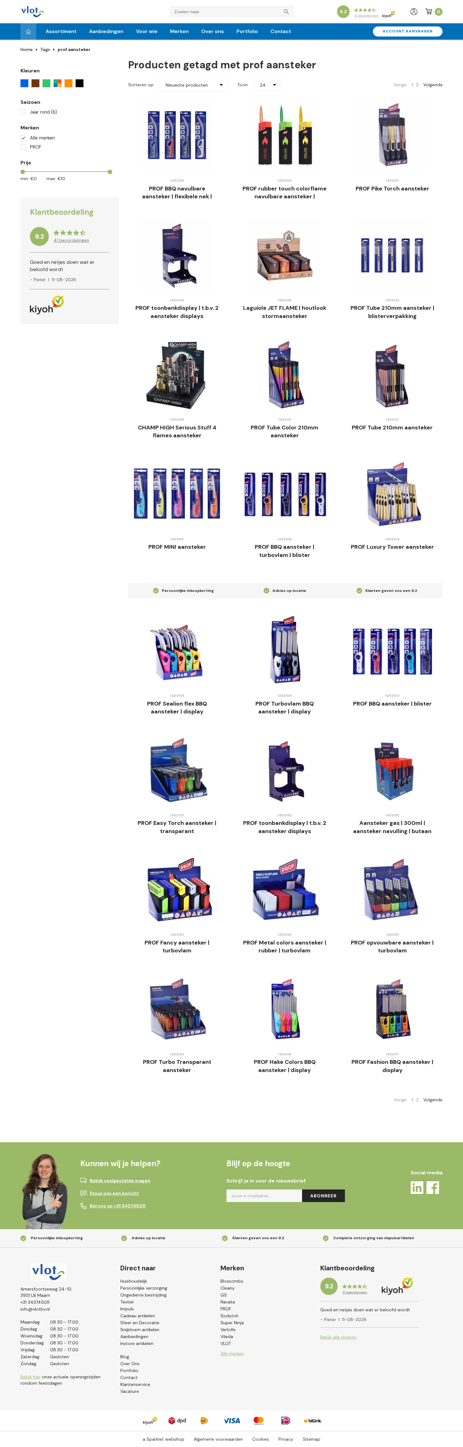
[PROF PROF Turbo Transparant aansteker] (177, 1009)
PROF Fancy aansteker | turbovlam (177, 947)
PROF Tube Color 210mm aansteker (284, 432)
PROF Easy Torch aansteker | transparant (177, 827)
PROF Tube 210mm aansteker (392, 427)
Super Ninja (232, 1322)
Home (26, 49)
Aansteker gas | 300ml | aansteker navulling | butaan (392, 827)
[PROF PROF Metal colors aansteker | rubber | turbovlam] (285, 889)
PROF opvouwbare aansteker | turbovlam (392, 947)
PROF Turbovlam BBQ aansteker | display (284, 708)
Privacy (285, 1439)
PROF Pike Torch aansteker (392, 188)
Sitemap (311, 1439)
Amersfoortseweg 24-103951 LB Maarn (45, 1292)
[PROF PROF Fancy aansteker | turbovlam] (177, 889)
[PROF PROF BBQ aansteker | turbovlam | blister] (285, 494)
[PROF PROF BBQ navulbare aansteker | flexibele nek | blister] (177, 135)
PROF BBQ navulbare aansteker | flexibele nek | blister (177, 196)
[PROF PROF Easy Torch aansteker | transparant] (177, 770)
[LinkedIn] (417, 1188)
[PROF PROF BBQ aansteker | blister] (392, 650)
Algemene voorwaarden (218, 1439)
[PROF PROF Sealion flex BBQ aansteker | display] (177, 650)
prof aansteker (74, 49)
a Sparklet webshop (163, 1439)
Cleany (227, 1288)
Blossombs (231, 1281)
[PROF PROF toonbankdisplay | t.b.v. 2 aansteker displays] (177, 255)
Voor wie (146, 31)
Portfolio (247, 31)
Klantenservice (135, 1384)
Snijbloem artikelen (139, 1329)
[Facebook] (432, 1188)
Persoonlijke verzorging (143, 1288)
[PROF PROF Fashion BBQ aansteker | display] (392, 1009)
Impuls (127, 1309)
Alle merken (42, 138)
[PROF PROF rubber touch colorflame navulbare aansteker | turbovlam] (285, 135)
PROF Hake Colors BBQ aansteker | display (285, 1066)
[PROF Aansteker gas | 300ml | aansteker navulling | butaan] (392, 770)
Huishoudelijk (133, 1281)
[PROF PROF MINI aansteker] (177, 494)
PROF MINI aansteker (177, 547)
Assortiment (61, 31)
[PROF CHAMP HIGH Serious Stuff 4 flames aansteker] (177, 374)
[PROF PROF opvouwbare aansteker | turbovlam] (392, 889)
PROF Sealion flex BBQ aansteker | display (177, 708)
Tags (45, 49)
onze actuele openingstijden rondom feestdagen (60, 1380)
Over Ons (130, 1363)
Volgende (433, 85)
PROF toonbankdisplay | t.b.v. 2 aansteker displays (177, 312)
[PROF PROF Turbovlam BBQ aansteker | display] (285, 650)
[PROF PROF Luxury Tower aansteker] (392, 494)
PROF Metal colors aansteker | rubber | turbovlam (284, 947)
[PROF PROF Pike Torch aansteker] (392, 135)
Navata (227, 1302)
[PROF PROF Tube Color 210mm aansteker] (285, 374)
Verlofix (228, 1329)
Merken (179, 31)
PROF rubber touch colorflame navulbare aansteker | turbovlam (285, 196)
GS (223, 1295)
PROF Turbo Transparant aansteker (177, 1066)
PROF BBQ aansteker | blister (392, 703)
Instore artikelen (136, 1343)
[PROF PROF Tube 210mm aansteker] (392, 374)
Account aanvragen (408, 31)
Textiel (127, 1302)
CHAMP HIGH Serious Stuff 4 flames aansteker (177, 432)
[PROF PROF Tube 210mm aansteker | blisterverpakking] (392, 255)
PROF (35, 147)
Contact (281, 31)
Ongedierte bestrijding (143, 1295)
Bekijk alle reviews (338, 1337)
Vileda (226, 1336)
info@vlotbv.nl (35, 1309)
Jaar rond (43, 112)
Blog (124, 1356)
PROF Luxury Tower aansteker (392, 547)
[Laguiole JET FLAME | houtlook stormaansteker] (285, 255)
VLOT (225, 1343)
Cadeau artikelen (137, 1316)
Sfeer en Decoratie (139, 1322)
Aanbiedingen (106, 31)
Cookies (260, 1439)
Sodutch (229, 1316)
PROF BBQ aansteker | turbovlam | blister (284, 551)
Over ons (212, 31)
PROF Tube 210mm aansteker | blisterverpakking (392, 312)
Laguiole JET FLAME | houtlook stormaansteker (284, 312)
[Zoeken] (288, 11)
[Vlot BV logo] (32, 11)
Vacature (129, 1391)
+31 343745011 (34, 1302)
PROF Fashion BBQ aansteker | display (392, 1066)
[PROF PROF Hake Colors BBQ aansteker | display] (285, 1009)
